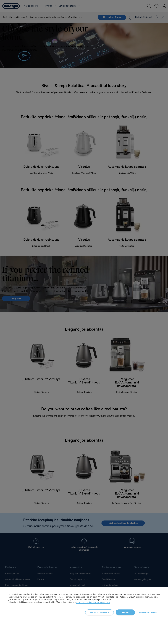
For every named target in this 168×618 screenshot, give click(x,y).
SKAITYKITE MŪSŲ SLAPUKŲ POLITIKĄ (93, 602)
